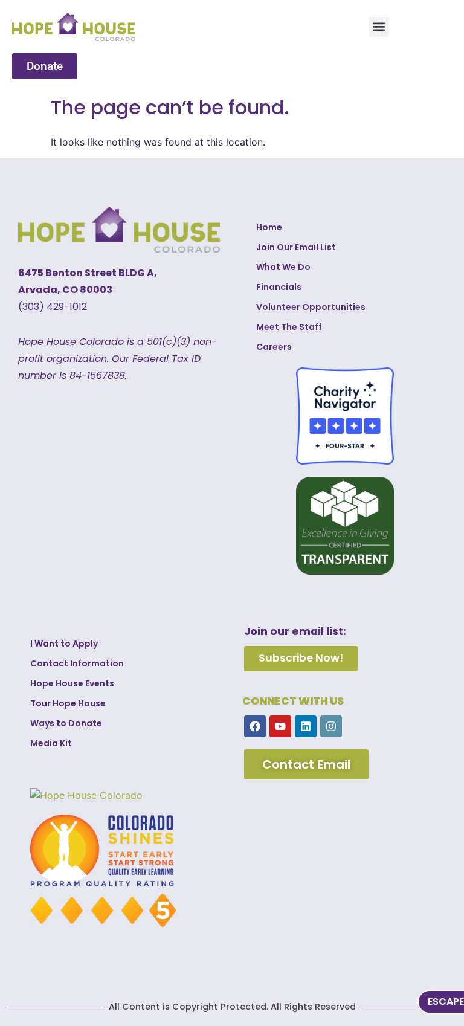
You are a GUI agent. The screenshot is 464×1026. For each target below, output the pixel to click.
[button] (379, 27)
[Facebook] (255, 726)
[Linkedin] (306, 726)
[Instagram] (331, 726)
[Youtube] (280, 726)
